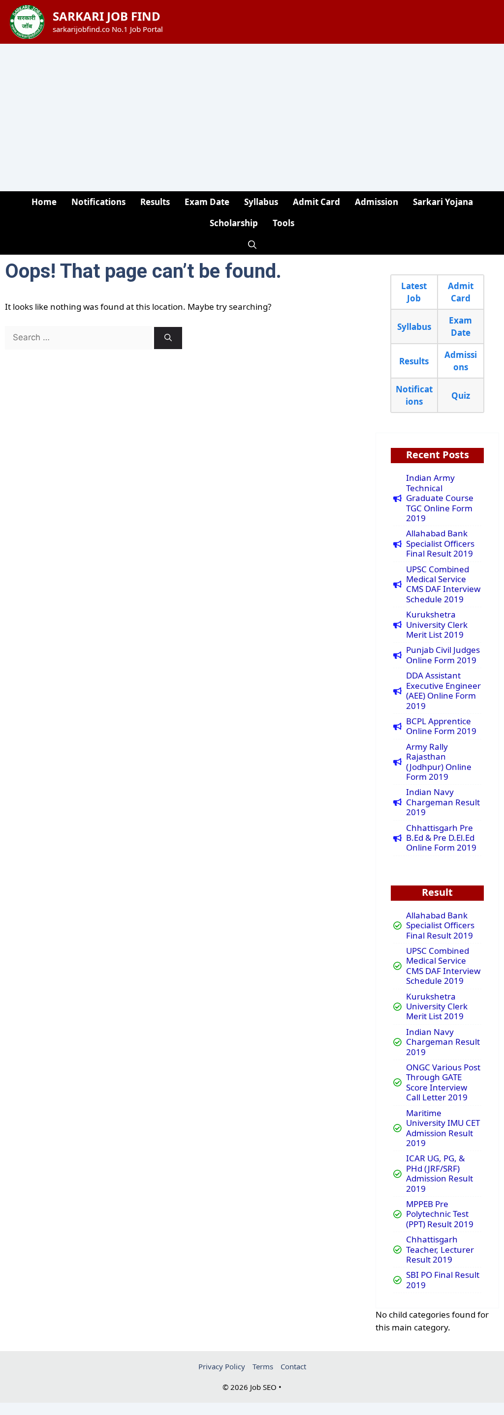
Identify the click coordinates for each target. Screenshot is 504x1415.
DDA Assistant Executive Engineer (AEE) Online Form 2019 (443, 691)
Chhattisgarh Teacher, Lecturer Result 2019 (440, 1250)
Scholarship (234, 223)
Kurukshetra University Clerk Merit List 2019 (437, 625)
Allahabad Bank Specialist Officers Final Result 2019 (440, 544)
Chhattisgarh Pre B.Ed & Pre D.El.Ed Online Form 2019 (441, 838)
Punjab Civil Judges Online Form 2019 (443, 655)
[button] (252, 244)
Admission (376, 201)
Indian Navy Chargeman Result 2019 (443, 802)
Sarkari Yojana (443, 201)
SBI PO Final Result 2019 (442, 1280)
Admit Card (316, 201)
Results (155, 201)
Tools (283, 223)
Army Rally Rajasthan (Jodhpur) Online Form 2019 (439, 762)
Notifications (98, 201)
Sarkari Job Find (106, 16)
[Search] (168, 338)
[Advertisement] (252, 117)
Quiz (460, 395)
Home (44, 201)
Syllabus (261, 201)
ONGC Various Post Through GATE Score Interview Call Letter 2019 (443, 1082)
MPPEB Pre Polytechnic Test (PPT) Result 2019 (439, 1214)
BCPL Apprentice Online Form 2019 (441, 726)
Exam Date (207, 201)
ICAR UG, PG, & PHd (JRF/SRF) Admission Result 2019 (439, 1173)
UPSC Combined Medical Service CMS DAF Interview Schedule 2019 (443, 584)
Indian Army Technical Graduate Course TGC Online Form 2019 (439, 498)
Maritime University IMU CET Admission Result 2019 (443, 1128)
